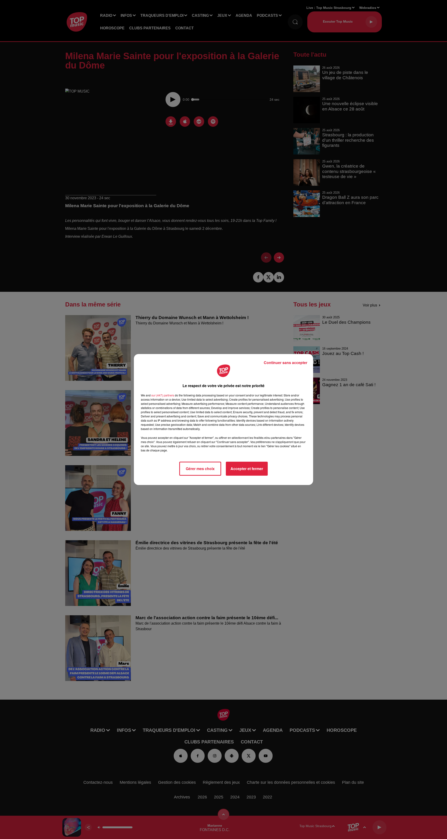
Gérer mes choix (200, 468)
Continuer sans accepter (285, 362)
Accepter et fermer (246, 468)
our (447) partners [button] (162, 395)
